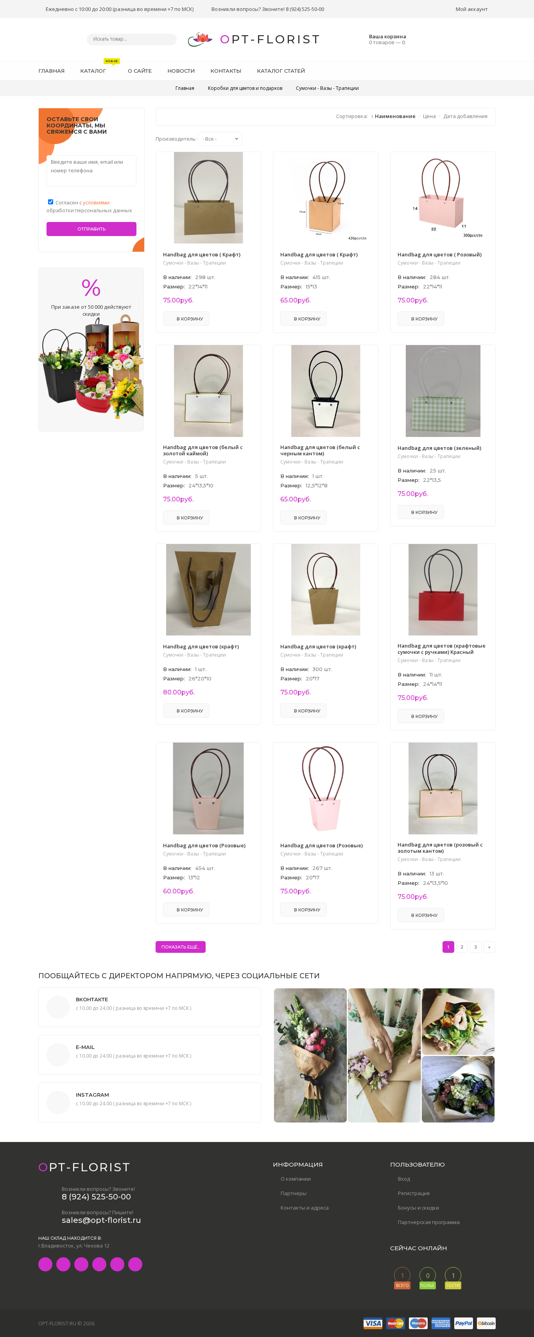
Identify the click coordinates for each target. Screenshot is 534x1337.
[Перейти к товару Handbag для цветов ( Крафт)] (208, 241)
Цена (429, 116)
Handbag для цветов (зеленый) (439, 448)
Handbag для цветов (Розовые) (204, 845)
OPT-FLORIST (270, 39)
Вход (404, 1178)
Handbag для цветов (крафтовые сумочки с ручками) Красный (442, 649)
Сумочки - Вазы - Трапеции (194, 263)
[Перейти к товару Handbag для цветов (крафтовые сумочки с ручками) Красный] (443, 633)
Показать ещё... (180, 947)
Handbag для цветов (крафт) (201, 646)
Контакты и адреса (305, 1207)
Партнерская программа (429, 1222)
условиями (96, 202)
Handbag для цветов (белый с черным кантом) (320, 450)
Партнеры (293, 1193)
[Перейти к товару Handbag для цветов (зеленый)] (443, 435)
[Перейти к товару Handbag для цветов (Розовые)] (208, 832)
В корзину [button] (189, 319)
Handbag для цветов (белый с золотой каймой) (203, 450)
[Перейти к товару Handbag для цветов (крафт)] (208, 633)
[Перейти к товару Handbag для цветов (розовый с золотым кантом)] (443, 832)
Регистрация (414, 1193)
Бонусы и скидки (418, 1207)
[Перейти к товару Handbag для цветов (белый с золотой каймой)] (208, 435)
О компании (296, 1178)
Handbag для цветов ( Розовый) (440, 254)
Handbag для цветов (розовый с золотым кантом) (440, 847)
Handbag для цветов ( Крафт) (201, 254)
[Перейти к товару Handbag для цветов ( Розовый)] (443, 241)
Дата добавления (465, 116)
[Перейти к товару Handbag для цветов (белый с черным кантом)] (325, 435)
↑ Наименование (393, 116)
